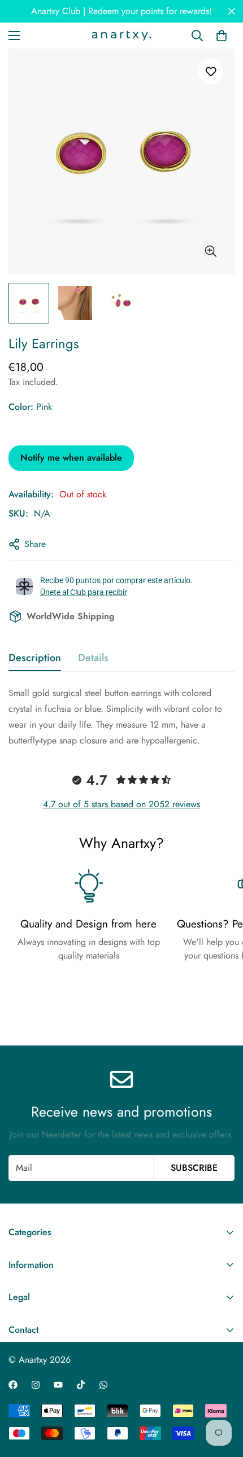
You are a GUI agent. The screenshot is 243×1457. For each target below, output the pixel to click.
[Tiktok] (80, 1384)
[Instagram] (35, 1384)
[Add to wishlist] (210, 71)
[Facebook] (13, 1384)
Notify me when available (71, 457)
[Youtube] (58, 1384)
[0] (222, 36)
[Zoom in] (210, 251)
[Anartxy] (121, 36)
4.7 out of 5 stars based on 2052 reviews (121, 804)
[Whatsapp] (103, 1384)
